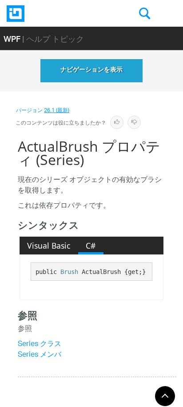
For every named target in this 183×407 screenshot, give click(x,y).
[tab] (49, 245)
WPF (12, 38)
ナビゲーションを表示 (91, 70)
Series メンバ (39, 355)
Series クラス (39, 344)
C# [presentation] (90, 245)
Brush (69, 271)
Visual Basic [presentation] (48, 245)
